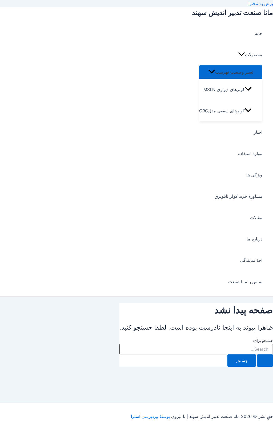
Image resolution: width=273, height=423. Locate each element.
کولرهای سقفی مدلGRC (222, 110)
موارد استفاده (250, 153)
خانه (258, 33)
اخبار (258, 132)
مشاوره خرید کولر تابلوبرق (238, 196)
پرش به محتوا (260, 3)
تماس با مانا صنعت (245, 281)
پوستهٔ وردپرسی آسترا (150, 416)
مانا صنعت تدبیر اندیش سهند (232, 12)
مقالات (256, 217)
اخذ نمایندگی (251, 260)
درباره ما (254, 239)
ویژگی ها (254, 174)
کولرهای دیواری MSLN (224, 89)
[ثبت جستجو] (265, 360)
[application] (241, 54)
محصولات (253, 54)
